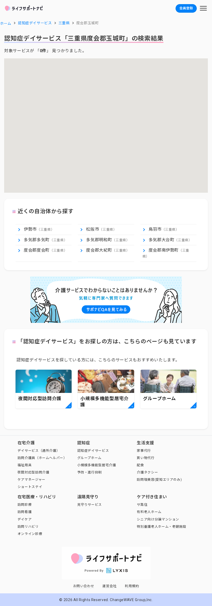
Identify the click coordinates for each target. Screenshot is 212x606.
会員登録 (186, 8)
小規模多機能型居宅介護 (96, 465)
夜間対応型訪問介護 (33, 472)
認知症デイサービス (93, 451)
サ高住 (142, 505)
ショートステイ (30, 487)
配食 (140, 465)
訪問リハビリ (28, 527)
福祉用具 (25, 465)
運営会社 (109, 586)
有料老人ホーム (149, 512)
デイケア (25, 519)
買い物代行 (145, 458)
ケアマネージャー (32, 479)
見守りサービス (89, 505)
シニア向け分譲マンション (158, 519)
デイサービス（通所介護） (39, 451)
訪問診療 (25, 505)
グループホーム (89, 458)
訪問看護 (25, 512)
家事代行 (144, 451)
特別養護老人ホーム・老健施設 (161, 527)
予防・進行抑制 (89, 472)
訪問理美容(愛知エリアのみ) (159, 479)
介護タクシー (147, 472)
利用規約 (132, 586)
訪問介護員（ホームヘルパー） (42, 458)
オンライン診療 (30, 534)
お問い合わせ (83, 586)
